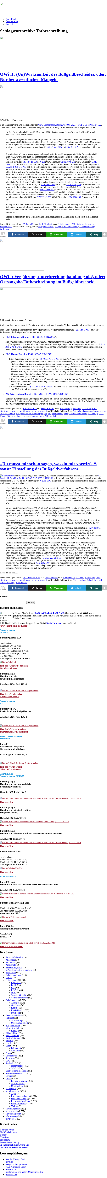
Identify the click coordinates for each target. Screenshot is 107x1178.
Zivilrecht (10, 1119)
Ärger (13, 1093)
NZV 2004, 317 (47, 189)
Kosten (14, 1008)
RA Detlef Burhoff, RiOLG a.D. (50, 613)
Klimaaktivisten (12, 1035)
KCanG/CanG (12, 1033)
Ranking (15, 1030)
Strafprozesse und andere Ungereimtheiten (24, 1172)
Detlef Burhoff (45, 224)
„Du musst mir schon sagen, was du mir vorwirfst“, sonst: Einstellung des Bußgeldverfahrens (48, 466)
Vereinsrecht (11, 1088)
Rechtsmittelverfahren (20, 1101)
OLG (13, 992)
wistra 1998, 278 (67, 162)
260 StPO (75, 147)
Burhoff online (12, 19)
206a (67, 147)
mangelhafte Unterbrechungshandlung (81, 413)
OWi (73, 224)
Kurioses (9, 1040)
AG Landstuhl (79, 580)
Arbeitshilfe (11, 965)
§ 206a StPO (45, 481)
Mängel (58, 226)
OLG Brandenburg (70, 226)
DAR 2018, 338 (73, 184)
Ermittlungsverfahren (82, 408)
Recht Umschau (53, 623)
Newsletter (4, 1137)
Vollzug (14, 1106)
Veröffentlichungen (8, 1132)
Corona (9, 977)
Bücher (3, 1135)
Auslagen (15, 1003)
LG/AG (14, 990)
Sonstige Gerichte (19, 995)
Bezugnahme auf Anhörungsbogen (31, 413)
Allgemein (10, 960)
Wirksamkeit (5, 229)
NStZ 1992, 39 (42, 563)
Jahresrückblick (12, 1028)
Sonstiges (10, 1058)
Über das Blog (12, 21)
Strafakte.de (11, 1169)
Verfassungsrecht (13, 1108)
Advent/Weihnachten (15, 957)
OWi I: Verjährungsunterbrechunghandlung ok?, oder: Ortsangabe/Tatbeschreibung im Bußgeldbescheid (52, 279)
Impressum (5, 1140)
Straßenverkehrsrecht (85, 224)
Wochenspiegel (12, 1116)
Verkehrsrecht (6, 226)
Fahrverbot (16, 1048)
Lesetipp (9, 1043)
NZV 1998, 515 (48, 184)
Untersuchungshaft (19, 1023)
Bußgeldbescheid (46, 226)
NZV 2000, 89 (74, 197)
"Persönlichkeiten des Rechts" (14, 626)
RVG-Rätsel (16, 1010)
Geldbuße (15, 1050)
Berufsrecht (11, 972)
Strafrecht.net (11, 1174)
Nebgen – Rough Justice (16, 1164)
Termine (9, 1076)
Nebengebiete (17, 1066)
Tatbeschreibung (87, 226)
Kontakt (9, 24)
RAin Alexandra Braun (16, 1167)
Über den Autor (7, 1130)
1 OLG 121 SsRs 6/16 (53, 558)
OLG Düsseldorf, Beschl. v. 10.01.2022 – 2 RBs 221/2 (30, 337)
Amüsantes (10, 962)
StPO (8, 1061)
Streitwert (15, 1013)
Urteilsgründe (17, 1086)
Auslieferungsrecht (14, 967)
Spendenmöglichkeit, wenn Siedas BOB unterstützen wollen (14, 1146)
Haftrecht (10, 1018)
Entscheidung (64, 224)
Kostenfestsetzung (14, 1038)
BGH (13, 985)
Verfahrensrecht (26, 411)
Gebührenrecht (12, 1000)
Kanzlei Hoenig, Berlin (16, 1159)
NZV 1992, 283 (44, 197)
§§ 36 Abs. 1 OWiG (55, 147)
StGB (13, 1068)
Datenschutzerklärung (9, 1142)
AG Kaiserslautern (81, 411)
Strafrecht (10, 1063)
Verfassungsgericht (19, 997)
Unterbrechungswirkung (33, 416)
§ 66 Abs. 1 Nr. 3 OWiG (48, 359)
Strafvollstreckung (19, 1103)
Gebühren (15, 1005)
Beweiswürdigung (19, 1081)
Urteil (8, 1078)
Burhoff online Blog (28, 5)
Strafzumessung (18, 1083)
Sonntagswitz (11, 1056)
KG (12, 987)
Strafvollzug (16, 1020)
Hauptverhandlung (19, 1098)
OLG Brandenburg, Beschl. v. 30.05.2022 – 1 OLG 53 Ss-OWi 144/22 (69, 125)
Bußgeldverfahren (13, 975)
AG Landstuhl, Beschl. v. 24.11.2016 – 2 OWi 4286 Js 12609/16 (50, 476)
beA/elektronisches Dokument (19, 970)
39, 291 (41, 162)
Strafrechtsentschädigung (17, 1071)
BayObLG (16, 982)
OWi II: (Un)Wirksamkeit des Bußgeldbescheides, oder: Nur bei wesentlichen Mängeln (53, 77)
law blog (9, 1162)
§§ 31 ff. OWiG (83, 330)
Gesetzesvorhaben (14, 1015)
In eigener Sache (13, 1025)
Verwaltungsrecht (13, 1114)
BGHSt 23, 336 (30, 162)
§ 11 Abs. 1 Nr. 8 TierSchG (42, 386)
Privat (8, 1053)
